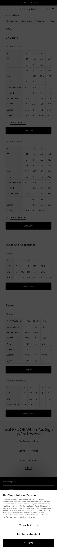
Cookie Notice (12, 517)
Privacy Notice (30, 517)
